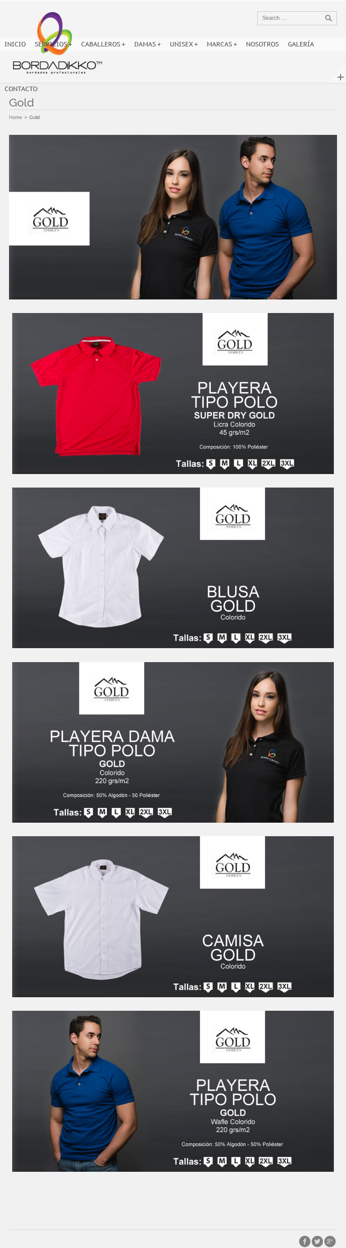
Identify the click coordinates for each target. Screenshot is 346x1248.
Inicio (15, 44)
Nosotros (262, 44)
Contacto (21, 89)
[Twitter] (317, 1241)
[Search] (328, 18)
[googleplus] (330, 1241)
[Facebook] (304, 1241)
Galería (301, 44)
